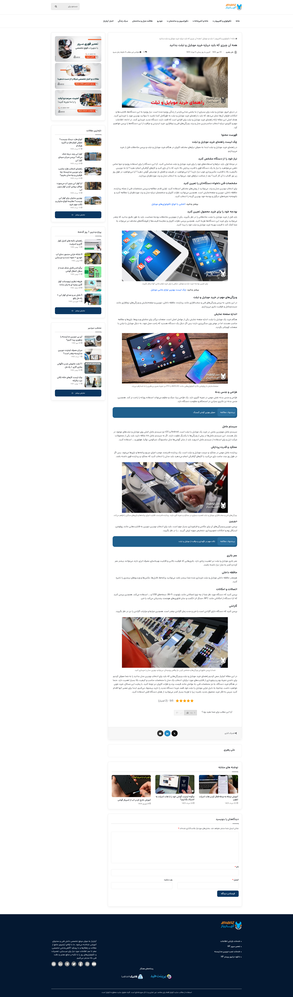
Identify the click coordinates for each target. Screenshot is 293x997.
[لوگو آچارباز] (234, 7)
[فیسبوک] (80, 964)
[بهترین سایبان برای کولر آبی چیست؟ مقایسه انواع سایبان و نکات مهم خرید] (93, 201)
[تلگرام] (67, 964)
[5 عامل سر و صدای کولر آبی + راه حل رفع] (93, 299)
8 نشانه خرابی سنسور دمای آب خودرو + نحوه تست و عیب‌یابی (68, 256)
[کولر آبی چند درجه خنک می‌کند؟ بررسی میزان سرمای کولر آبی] (93, 156)
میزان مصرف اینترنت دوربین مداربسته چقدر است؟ (70, 352)
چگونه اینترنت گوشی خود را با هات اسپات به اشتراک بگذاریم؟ (175, 798)
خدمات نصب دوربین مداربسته (227, 951)
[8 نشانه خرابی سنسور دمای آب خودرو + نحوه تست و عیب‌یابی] (93, 258)
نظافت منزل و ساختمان (142, 21)
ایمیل (235, 879)
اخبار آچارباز (108, 21)
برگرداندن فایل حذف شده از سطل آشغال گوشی (70, 269)
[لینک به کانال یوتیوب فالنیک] (94, 964)
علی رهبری (229, 750)
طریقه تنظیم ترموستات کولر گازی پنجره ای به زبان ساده (70, 283)
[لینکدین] (60, 964)
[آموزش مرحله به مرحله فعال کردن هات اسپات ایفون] (218, 784)
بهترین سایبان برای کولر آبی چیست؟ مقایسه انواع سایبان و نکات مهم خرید (68, 201)
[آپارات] (87, 964)
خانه (238, 21)
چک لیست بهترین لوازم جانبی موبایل (168, 289)
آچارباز (107, 992)
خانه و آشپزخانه (201, 21)
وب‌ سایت (168, 879)
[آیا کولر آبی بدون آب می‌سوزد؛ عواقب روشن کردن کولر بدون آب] (93, 186)
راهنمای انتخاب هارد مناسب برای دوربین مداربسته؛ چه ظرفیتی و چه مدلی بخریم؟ (70, 172)
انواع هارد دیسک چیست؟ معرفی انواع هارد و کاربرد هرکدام (70, 142)
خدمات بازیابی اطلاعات (230, 941)
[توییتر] (73, 964)
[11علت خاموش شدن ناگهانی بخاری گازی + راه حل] (93, 368)
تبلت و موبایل (207, 38)
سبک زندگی (123, 21)
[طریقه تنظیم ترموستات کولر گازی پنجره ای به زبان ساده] (93, 285)
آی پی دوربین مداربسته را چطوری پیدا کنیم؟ (71, 338)
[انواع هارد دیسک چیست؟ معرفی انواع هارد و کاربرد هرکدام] (93, 142)
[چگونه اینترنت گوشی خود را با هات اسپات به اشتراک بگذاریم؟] (174, 784)
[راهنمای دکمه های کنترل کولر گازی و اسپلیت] (93, 245)
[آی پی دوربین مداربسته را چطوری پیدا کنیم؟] (93, 341)
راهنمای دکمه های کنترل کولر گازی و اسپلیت (70, 242)
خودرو (160, 21)
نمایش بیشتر (80, 214)
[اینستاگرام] (53, 964)
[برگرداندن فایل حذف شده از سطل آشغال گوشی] (93, 272)
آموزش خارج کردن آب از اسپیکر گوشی (134, 800)
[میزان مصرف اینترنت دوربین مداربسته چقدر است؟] (93, 354)
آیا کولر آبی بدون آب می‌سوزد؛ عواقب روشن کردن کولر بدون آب (69, 186)
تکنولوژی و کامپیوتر (222, 21)
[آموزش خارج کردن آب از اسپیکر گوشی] (131, 786)
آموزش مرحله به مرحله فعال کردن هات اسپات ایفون (218, 798)
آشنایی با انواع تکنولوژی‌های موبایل (168, 204)
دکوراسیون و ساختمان (178, 21)
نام (237, 866)
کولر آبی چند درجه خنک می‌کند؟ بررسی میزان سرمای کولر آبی (70, 157)
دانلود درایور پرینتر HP (230, 956)
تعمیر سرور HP (234, 946)
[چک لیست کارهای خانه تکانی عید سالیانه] (93, 381)
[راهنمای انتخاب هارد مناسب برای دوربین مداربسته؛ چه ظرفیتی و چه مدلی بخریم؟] (93, 171)
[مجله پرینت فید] (161, 977)
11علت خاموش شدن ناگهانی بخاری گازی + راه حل (69, 365)
